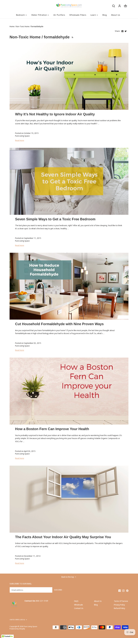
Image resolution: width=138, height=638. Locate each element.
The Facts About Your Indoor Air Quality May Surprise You (63, 537)
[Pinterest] (127, 590)
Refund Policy (119, 608)
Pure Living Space (30, 626)
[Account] (120, 5)
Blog (96, 604)
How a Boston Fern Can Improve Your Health (52, 429)
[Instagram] (123, 590)
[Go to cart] (125, 5)
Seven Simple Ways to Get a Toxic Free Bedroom (55, 219)
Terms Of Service (121, 601)
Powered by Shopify (17, 629)
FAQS (76, 601)
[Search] (114, 5)
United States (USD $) (17, 620)
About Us (98, 601)
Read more (19, 140)
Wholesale (78, 604)
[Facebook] (119, 590)
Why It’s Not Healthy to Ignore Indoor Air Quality (55, 114)
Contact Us (78, 608)
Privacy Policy (119, 604)
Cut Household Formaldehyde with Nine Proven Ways (59, 324)
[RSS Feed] (72, 37)
